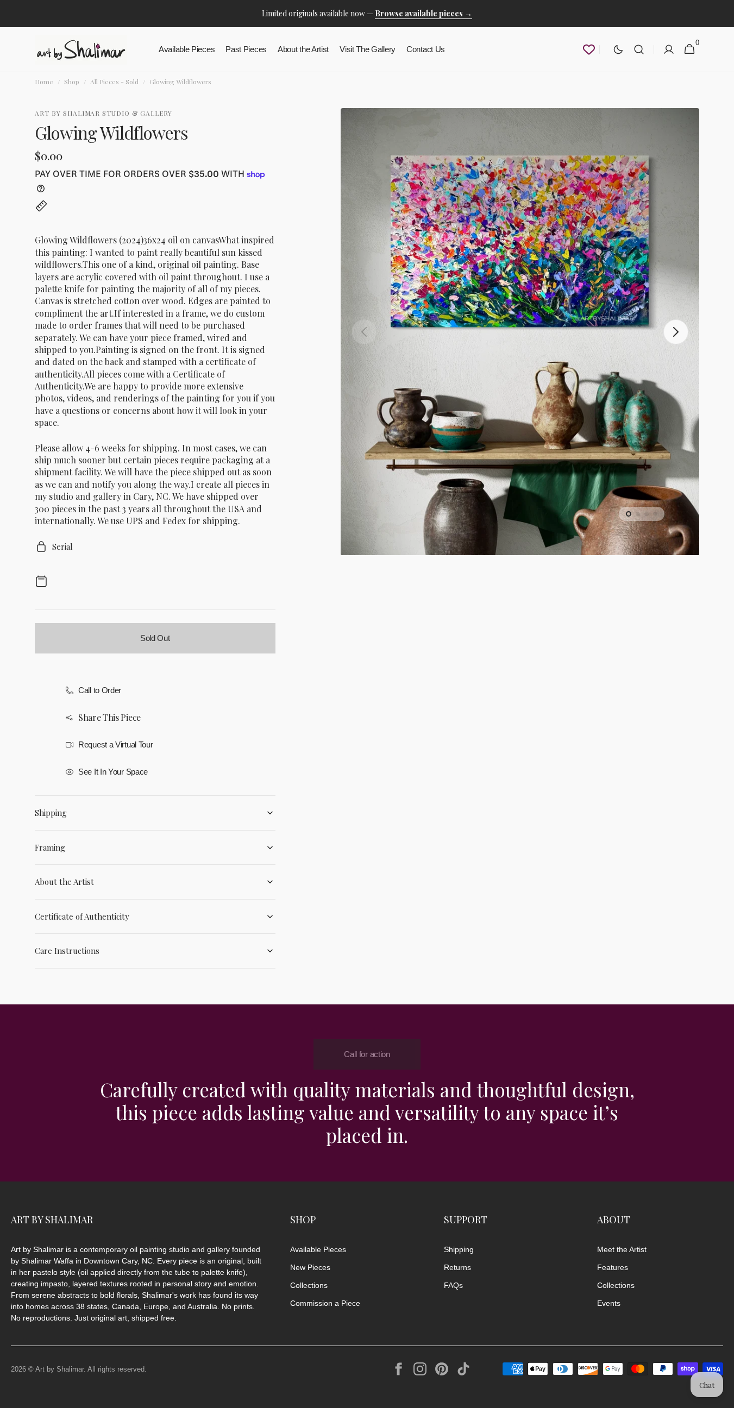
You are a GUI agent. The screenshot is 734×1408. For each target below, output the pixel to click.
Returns (457, 1267)
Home (44, 81)
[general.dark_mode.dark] (618, 49)
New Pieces (310, 1267)
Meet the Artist (622, 1249)
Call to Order (99, 690)
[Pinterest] (441, 1368)
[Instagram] (419, 1368)
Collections (309, 1285)
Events (608, 1303)
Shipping (459, 1249)
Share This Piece (109, 717)
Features (612, 1267)
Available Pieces (318, 1249)
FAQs (453, 1285)
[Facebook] (398, 1368)
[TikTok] (463, 1368)
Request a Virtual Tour (115, 744)
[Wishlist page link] (589, 49)
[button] (639, 49)
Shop (71, 81)
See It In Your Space (113, 771)
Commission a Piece (325, 1303)
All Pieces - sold (114, 81)
